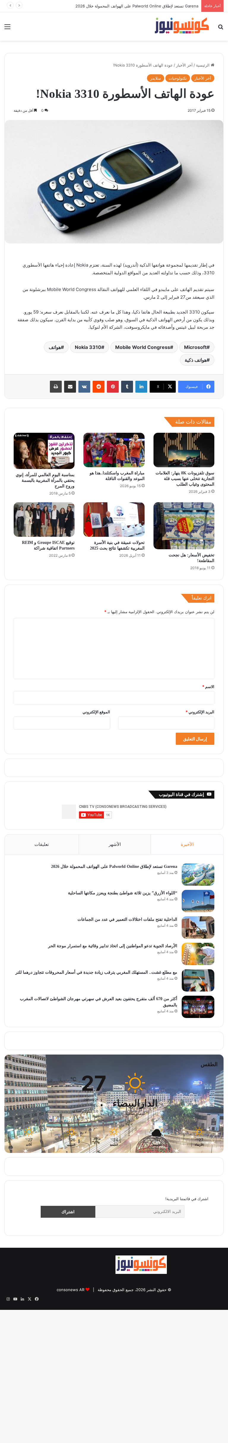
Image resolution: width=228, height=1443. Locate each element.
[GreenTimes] (86, 1272)
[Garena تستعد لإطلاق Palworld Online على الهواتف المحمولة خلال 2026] (198, 874)
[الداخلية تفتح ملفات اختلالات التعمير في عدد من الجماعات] (198, 927)
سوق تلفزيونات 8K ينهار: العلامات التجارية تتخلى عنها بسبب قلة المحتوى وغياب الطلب (185, 479)
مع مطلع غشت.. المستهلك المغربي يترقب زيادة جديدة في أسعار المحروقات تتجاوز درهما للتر (96, 972)
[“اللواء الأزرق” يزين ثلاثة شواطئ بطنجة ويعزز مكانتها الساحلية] (198, 901)
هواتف (55, 347)
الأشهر (115, 844)
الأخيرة (187, 844)
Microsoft (195, 347)
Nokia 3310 (88, 347)
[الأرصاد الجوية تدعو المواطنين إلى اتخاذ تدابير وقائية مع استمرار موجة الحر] (198, 954)
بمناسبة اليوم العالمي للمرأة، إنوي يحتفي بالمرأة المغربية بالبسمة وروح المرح (45, 480)
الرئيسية (203, 65)
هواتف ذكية (196, 360)
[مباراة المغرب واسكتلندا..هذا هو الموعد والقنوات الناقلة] (113, 450)
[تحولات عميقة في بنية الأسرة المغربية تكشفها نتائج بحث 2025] (113, 519)
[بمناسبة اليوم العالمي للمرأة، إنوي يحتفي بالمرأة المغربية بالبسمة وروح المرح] (44, 451)
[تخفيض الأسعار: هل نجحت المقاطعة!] (183, 525)
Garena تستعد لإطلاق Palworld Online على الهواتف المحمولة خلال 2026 (114, 866)
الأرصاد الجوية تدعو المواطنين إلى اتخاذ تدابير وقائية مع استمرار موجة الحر (112, 946)
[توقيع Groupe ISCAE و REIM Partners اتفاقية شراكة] (44, 519)
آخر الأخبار (184, 65)
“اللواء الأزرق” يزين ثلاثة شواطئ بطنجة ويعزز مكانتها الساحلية (147, 6)
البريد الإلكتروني (200, 711)
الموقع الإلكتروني (96, 711)
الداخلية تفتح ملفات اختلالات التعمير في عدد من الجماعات (127, 919)
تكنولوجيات (178, 78)
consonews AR (70, 1289)
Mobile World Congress (142, 347)
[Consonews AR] (141, 1272)
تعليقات (41, 844)
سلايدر (155, 78)
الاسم (208, 686)
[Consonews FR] (196, 1270)
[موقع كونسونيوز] (181, 26)
